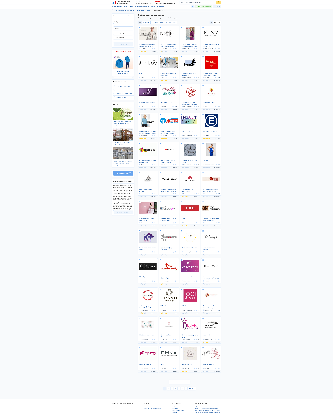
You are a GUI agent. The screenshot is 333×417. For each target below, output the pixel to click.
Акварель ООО (207, 335)
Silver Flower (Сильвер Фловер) (145, 190)
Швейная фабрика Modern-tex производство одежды (147, 132)
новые (162, 22)
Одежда (132, 10)
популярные (155, 22)
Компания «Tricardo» (209, 102)
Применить (123, 44)
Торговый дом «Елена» (189, 277)
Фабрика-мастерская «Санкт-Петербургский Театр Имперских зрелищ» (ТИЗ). (190, 103)
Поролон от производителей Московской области (208, 406)
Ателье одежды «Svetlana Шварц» (189, 161)
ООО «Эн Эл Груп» (187, 131)
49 (176, 281)
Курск (142, 164)
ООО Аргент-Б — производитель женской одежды (189, 45)
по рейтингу (146, 22)
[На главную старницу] (112, 10)
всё (140, 22)
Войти (218, 7)
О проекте (160, 6)
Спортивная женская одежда (124, 86)
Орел (163, 164)
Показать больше (179, 382)
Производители (117, 6)
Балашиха (186, 48)
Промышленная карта (142, 6)
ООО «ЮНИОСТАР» (166, 102)
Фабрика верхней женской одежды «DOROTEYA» (147, 45)
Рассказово (186, 281)
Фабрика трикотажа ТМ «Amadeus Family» (168, 161)
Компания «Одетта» (145, 364)
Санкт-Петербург (166, 48)
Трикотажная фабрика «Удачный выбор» (210, 307)
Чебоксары (186, 193)
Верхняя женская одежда (124, 93)
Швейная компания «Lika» (147, 335)
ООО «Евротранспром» (210, 131)
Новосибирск (165, 281)
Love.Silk (205, 160)
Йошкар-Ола (165, 193)
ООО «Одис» (143, 277)
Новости (153, 6)
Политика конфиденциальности (152, 408)
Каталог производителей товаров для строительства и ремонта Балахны (208, 412)
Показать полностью (123, 212)
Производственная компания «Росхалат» (169, 219)
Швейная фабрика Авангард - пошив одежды (168, 132)
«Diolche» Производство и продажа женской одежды (190, 336)
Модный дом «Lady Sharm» (190, 248)
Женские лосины (121, 97)
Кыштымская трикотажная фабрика (147, 249)
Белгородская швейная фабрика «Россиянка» (211, 219)
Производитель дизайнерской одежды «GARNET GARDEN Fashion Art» (211, 74)
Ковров (164, 252)
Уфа (205, 106)
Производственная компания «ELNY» (211, 45)
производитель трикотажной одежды (169, 74)
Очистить (130, 16)
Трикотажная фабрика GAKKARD (167, 249)
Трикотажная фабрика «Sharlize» (210, 249)
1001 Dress (185, 306)
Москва (143, 77)
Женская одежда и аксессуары (143, 10)
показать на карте (171, 22)
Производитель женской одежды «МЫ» (168, 278)
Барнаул (164, 135)
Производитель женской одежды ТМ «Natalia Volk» (168, 190)
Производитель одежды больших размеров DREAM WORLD (211, 278)
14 (176, 106)
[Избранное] (193, 6)
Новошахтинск (187, 164)
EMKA (162, 364)
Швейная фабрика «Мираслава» (187, 190)
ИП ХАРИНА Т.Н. (187, 364)
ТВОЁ (183, 218)
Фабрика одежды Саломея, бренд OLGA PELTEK (147, 307)
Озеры (143, 223)
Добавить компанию (204, 7)
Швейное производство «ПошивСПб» (189, 74)
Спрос (131, 6)
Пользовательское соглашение (152, 406)
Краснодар (144, 135)
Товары (125, 6)
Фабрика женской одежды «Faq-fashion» (147, 161)
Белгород (207, 223)
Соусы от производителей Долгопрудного (206, 408)
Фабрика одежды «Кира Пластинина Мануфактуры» (146, 220)
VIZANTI (163, 306)
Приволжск (186, 368)
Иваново (143, 48)
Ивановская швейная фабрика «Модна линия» (210, 190)
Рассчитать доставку (122, 173)
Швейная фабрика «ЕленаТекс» (166, 336)
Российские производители (122, 10)
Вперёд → (192, 388)
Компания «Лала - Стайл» (147, 102)
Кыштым (143, 252)
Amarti (141, 73)
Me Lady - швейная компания (208, 365)
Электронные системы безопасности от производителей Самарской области (208, 410)
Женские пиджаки (121, 90)
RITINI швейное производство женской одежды (169, 45)
